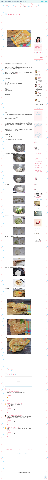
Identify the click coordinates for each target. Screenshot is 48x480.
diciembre (36, 149)
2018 (34, 148)
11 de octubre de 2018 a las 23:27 (14, 427)
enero (35, 183)
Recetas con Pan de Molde (38, 124)
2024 (35, 141)
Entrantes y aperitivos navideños (38, 112)
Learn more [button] (24, 1)
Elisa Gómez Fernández (10, 415)
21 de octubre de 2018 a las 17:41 (19, 421)
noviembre (36, 150)
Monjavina (36, 169)
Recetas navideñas (38, 126)
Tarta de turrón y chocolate (40, 84)
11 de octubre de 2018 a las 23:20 (18, 415)
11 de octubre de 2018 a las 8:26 (14, 391)
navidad (38, 115)
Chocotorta (39, 77)
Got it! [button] (44, 1)
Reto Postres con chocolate (38, 132)
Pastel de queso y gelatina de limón (38, 166)
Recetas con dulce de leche (38, 123)
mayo (35, 178)
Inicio (19, 449)
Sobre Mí (19, 10)
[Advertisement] (18, 23)
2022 (34, 143)
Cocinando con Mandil (10, 403)
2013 (34, 189)
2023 (34, 142)
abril (35, 179)
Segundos (38, 136)
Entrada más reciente (8, 449)
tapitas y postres (11, 409)
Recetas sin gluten (38, 128)
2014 (34, 188)
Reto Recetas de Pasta (38, 133)
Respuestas (9, 395)
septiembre (36, 173)
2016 (34, 185)
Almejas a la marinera (38, 170)
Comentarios (8, 456)
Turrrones (38, 137)
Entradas (7, 454)
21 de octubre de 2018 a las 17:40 (19, 409)
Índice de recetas (30, 10)
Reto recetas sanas (38, 135)
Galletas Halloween (38, 154)
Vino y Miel (8, 391)
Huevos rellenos (38, 114)
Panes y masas (38, 116)
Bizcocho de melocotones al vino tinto (38, 162)
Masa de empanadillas (38, 159)
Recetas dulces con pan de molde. (40, 100)
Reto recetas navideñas (38, 134)
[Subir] (45, 477)
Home (16, 10)
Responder (8, 393)
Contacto (24, 10)
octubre (36, 151)
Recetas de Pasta (38, 125)
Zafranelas (8, 427)
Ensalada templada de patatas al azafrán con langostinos (39, 72)
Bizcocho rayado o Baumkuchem (38, 156)
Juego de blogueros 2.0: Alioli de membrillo (38, 153)
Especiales (38, 113)
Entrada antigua (29, 449)
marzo (36, 180)
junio (35, 177)
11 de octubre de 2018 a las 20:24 (18, 403)
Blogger (40, 241)
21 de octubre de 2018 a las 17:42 (19, 433)
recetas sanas (38, 127)
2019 (34, 147)
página (17, 73)
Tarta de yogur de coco (40, 92)
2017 (34, 184)
